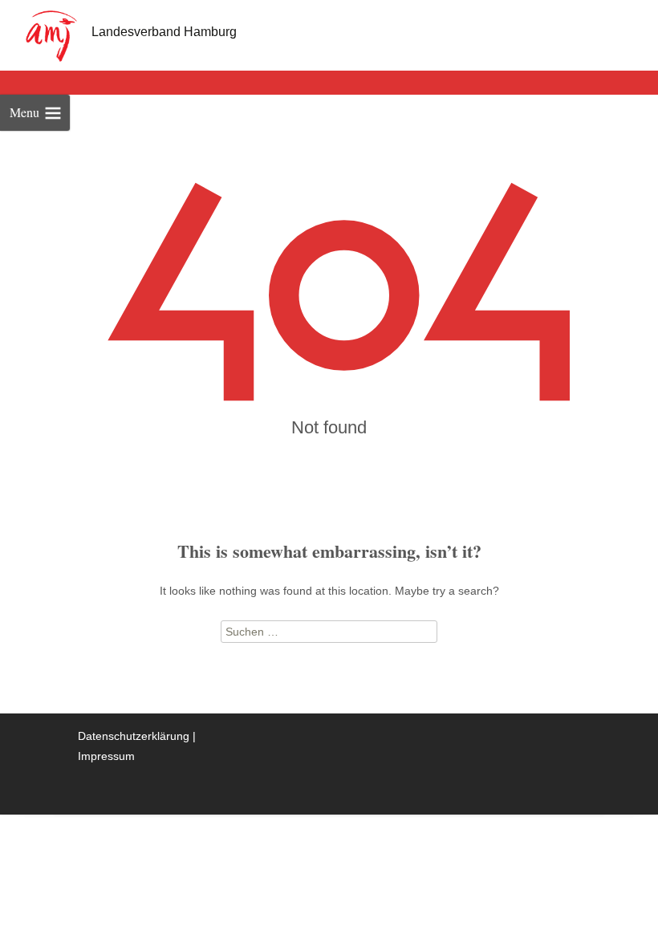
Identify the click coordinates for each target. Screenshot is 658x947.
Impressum (106, 756)
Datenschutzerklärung (133, 736)
